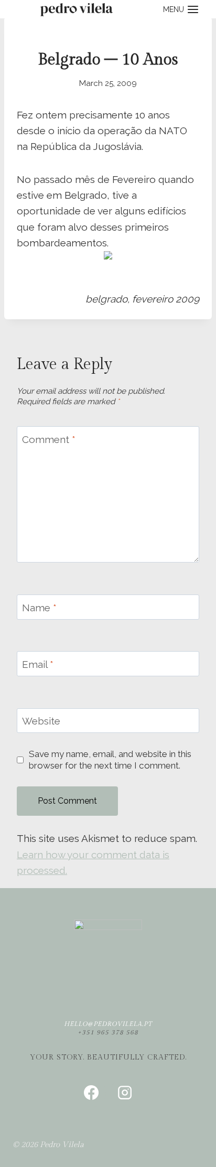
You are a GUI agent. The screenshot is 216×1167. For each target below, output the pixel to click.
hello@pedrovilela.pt (108, 1024)
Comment (48, 439)
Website (41, 721)
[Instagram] (124, 1092)
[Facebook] (91, 1092)
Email (37, 664)
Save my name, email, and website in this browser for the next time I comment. (110, 760)
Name (39, 607)
